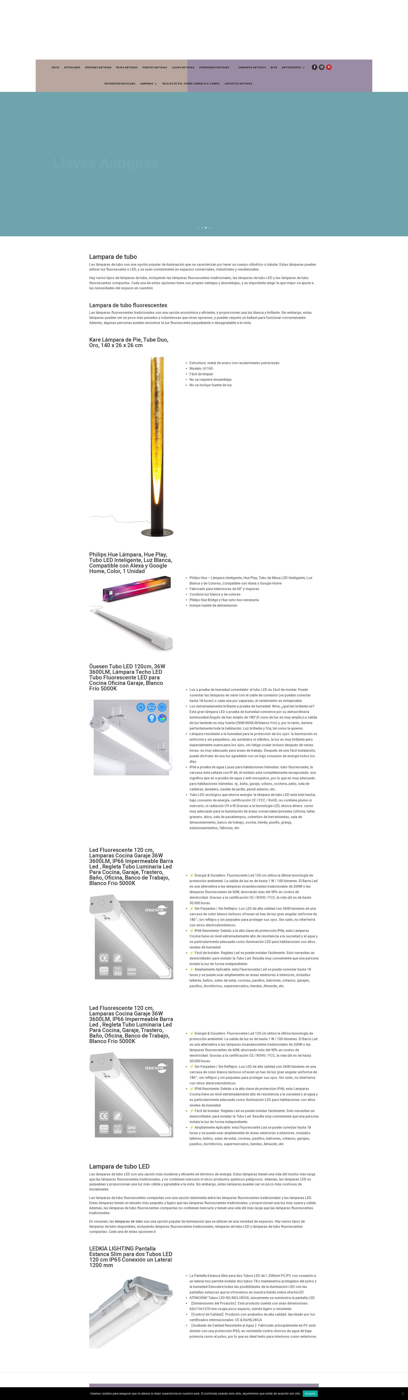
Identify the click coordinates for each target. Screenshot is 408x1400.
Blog (274, 67)
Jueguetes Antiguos (238, 84)
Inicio (56, 67)
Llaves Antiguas (183, 67)
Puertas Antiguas (154, 67)
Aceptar (310, 1393)
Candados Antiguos (252, 67)
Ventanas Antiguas (98, 67)
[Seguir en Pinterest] (329, 67)
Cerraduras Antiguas (214, 67)
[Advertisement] (127, 30)
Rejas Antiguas (127, 67)
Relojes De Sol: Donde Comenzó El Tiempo (191, 84)
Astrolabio (72, 67)
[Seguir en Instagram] (321, 67)
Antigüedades (291, 67)
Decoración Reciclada (120, 84)
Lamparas (146, 84)
